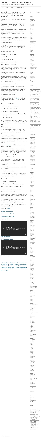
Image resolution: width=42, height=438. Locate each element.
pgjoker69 (32, 264)
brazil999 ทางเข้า (33, 198)
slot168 (31, 299)
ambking (31, 187)
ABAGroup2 (32, 183)
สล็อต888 (31, 56)
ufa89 (31, 317)
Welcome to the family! (20, 7)
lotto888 (31, 239)
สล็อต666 (31, 349)
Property (31, 274)
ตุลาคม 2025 (32, 147)
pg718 (31, 259)
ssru (31, 305)
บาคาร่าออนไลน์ (33, 41)
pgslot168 (32, 268)
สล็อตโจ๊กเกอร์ (32, 367)
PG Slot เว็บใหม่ (32, 256)
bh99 (31, 191)
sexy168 (31, 291)
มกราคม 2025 (32, 159)
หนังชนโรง (32, 19)
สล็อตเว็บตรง (32, 54)
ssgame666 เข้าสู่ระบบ (33, 304)
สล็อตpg (31, 358)
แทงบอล (31, 384)
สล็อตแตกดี (32, 366)
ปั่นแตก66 (31, 39)
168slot (31, 173)
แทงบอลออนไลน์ (33, 386)
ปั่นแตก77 (31, 338)
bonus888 (32, 196)
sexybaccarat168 (33, 294)
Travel (31, 313)
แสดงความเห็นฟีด (33, 400)
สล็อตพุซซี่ (17, 98)
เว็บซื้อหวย (32, 377)
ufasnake (31, 323)
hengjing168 (32, 216)
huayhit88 (32, 218)
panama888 (32, 251)
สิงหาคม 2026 (32, 134)
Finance (31, 208)
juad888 (31, 227)
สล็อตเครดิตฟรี (32, 362)
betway (31, 190)
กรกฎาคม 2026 (32, 135)
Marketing (32, 243)
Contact (11, 7)
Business (31, 200)
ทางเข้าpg (32, 418)
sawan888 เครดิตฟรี (33, 286)
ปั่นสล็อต (31, 335)
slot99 (31, 51)
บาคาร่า (31, 61)
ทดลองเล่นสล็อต (32, 330)
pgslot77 (31, 38)
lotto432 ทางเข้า (33, 238)
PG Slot (31, 255)
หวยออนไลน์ (32, 45)
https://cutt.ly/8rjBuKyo (5, 218)
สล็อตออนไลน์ (32, 361)
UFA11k (31, 314)
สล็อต (31, 343)
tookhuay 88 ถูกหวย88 (34, 312)
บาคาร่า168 (32, 26)
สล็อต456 (31, 345)
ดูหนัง (31, 33)
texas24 (31, 310)
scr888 (31, 290)
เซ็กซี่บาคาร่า (32, 374)
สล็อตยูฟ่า (32, 360)
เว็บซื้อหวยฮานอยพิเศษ (34, 378)
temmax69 (32, 309)
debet (31, 203)
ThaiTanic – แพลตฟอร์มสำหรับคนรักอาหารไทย (16, 3)
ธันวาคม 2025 (32, 144)
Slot (31, 296)
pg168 (31, 48)
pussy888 (32, 24)
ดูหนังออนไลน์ (32, 77)
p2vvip (31, 249)
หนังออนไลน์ (32, 369)
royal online (32, 281)
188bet (31, 174)
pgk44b (31, 265)
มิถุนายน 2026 (32, 137)
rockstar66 (32, 279)
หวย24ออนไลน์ (32, 370)
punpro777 (32, 42)
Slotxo (31, 300)
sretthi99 (31, 303)
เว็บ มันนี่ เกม (32, 375)
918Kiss (31, 179)
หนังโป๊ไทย (32, 65)
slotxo (31, 63)
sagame (31, 282)
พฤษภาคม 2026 (32, 138)
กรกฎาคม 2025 (32, 151)
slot (31, 74)
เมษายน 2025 (32, 155)
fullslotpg (31, 30)
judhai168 (32, 229)
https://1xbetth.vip (33, 67)
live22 (31, 32)
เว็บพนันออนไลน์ (33, 380)
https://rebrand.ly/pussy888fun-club (8, 213)
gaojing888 (32, 212)
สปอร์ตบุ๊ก (31, 342)
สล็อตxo (36, 424)
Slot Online (32, 297)
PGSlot (31, 266)
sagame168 (32, 283)
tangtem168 (32, 307)
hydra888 (32, 220)
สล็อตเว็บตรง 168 (33, 365)
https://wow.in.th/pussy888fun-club (7, 216)
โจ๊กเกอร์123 (32, 81)
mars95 (31, 244)
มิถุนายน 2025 (32, 152)
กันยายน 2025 (32, 148)
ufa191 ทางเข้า (32, 316)
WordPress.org (32, 401)
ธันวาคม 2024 (32, 160)
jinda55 (31, 50)
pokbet (31, 273)
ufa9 (31, 318)
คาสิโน (31, 326)
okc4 (31, 247)
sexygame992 (32, 295)
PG (30, 253)
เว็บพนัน (31, 379)
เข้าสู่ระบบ (32, 397)
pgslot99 (36, 414)
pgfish (31, 261)
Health (31, 214)
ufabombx (32, 321)
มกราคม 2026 (32, 143)
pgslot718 (32, 269)
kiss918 (31, 72)
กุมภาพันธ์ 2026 (32, 142)
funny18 (31, 211)
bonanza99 (32, 195)
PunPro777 (32, 275)
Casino (31, 201)
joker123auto (32, 225)
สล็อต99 (31, 357)
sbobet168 (32, 288)
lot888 (31, 235)
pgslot (31, 28)
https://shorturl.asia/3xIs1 (6, 236)
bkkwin (31, 192)
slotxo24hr (32, 301)
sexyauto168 (32, 292)
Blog (7, 7)
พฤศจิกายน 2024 (33, 161)
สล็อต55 (31, 347)
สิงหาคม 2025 (32, 150)
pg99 (31, 260)
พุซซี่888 (9, 255)
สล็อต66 (31, 52)
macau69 (31, 240)
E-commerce (32, 204)
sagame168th (32, 20)
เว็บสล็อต (31, 382)
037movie (32, 170)
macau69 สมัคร (32, 242)
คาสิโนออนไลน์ (32, 327)
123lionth (32, 172)
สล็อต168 (31, 344)
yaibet (31, 325)
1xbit (31, 178)
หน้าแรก (2, 7)
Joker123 (31, 224)
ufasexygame (32, 322)
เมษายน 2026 (32, 139)
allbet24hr (32, 185)
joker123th (32, 226)
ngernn (31, 246)
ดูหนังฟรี (31, 23)
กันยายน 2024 (32, 164)
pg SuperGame (32, 257)
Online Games (32, 248)
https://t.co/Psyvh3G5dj (8, 239)
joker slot (31, 80)
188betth (31, 176)
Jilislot (31, 221)
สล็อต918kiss (32, 356)
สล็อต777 (31, 351)
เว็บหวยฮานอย (32, 383)
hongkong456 (32, 217)
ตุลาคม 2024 (32, 163)
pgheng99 (32, 29)
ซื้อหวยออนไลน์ (32, 43)
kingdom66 (32, 230)
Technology (32, 308)
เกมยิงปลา (32, 371)
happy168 (32, 213)
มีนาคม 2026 (32, 141)
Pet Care (31, 252)
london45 (32, 234)
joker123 (31, 17)
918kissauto (32, 181)
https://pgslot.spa (33, 68)
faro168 (31, 207)
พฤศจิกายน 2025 (33, 146)
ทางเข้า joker (32, 78)
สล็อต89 (31, 353)
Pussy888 (9, 145)
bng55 (31, 194)
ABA (31, 182)
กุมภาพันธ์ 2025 (32, 157)
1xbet (31, 177)
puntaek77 (32, 277)
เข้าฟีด (31, 399)
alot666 (31, 186)
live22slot (32, 233)
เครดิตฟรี (31, 373)
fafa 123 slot (32, 205)
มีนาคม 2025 (32, 156)
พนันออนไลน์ (32, 339)
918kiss (31, 16)
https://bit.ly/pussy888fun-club (7, 211)
